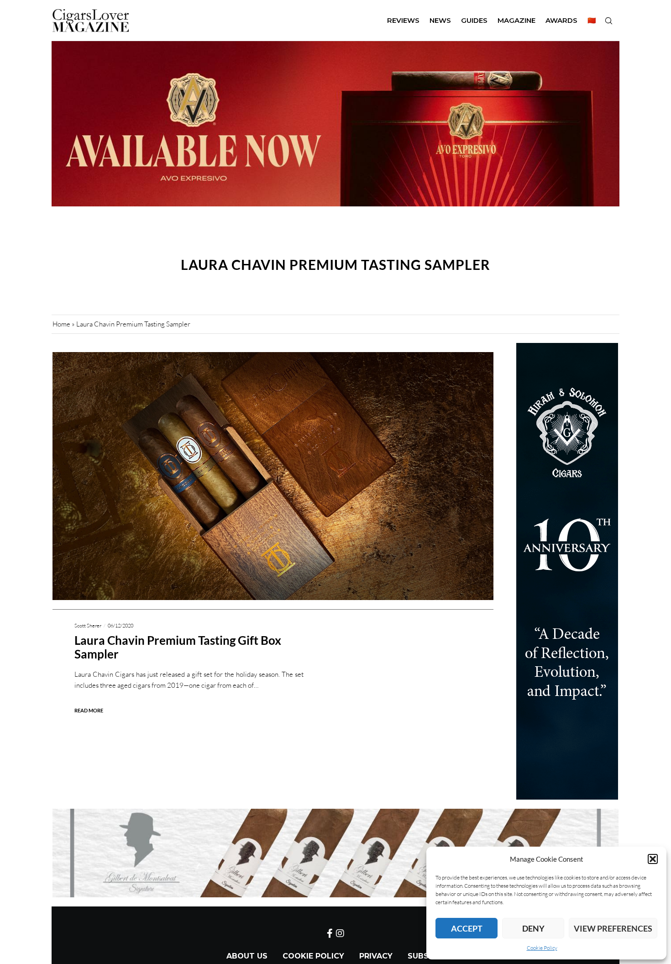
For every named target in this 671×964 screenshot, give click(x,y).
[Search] (608, 20)
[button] (652, 859)
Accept (466, 928)
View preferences (613, 928)
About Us (246, 956)
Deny (533, 928)
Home (61, 324)
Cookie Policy (542, 947)
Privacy (376, 956)
